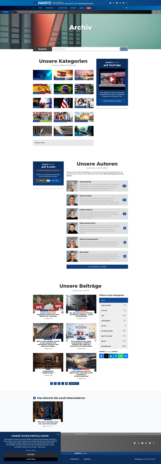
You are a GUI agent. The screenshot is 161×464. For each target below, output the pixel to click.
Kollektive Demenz (23, 12)
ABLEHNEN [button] (30, 454)
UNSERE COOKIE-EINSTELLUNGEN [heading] (30, 436)
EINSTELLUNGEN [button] (31, 450)
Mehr (81, 8)
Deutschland (44, 310)
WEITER (73, 383)
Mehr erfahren (41, 447)
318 (66, 383)
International (48, 419)
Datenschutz (74, 459)
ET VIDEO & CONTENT (149, 459)
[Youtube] (116, 2)
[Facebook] (123, 2)
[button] (126, 8)
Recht (77, 310)
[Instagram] (120, 2)
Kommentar (52, 310)
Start (40, 8)
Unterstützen (62, 8)
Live (89, 8)
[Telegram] (110, 2)
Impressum (87, 459)
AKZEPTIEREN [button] (30, 459)
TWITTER (55, 180)
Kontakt (73, 8)
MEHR (42, 180)
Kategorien (49, 8)
